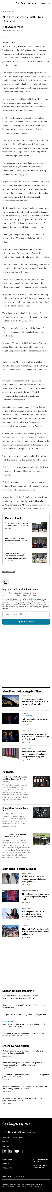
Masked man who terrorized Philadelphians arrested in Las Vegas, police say (34, 879)
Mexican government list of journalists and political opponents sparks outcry (33, 914)
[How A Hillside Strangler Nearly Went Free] (41, 812)
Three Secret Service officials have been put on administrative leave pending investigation (35, 754)
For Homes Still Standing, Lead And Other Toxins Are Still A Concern (14, 779)
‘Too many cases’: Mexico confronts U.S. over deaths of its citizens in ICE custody (35, 702)
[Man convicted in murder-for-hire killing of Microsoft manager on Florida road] (10, 736)
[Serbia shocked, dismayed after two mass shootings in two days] (39, 527)
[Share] (4, 37)
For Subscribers (27, 716)
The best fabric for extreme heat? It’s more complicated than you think (35, 896)
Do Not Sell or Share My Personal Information (28, 1186)
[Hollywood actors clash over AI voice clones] (10, 718)
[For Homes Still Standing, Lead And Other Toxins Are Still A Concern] (41, 781)
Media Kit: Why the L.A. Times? (40, 1161)
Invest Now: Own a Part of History (40, 1166)
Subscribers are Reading (17, 990)
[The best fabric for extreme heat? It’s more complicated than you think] (10, 896)
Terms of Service (30, 599)
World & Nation (8, 11)
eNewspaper (7, 1160)
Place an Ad (7, 1168)
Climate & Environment (30, 890)
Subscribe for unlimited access (12, 1137)
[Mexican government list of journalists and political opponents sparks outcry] (10, 913)
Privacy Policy (17, 607)
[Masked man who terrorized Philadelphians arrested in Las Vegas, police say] (10, 878)
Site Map (5, 1141)
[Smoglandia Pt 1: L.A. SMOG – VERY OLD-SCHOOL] (41, 839)
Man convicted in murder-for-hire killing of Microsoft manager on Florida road (35, 737)
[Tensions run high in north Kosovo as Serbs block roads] (39, 542)
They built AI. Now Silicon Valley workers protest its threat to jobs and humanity (35, 932)
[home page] (26, 3)
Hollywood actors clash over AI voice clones (35, 720)
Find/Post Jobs (8, 1164)
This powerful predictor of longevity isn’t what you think (24, 1015)
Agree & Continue (26, 622)
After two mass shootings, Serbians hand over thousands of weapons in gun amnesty (16, 556)
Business (25, 713)
